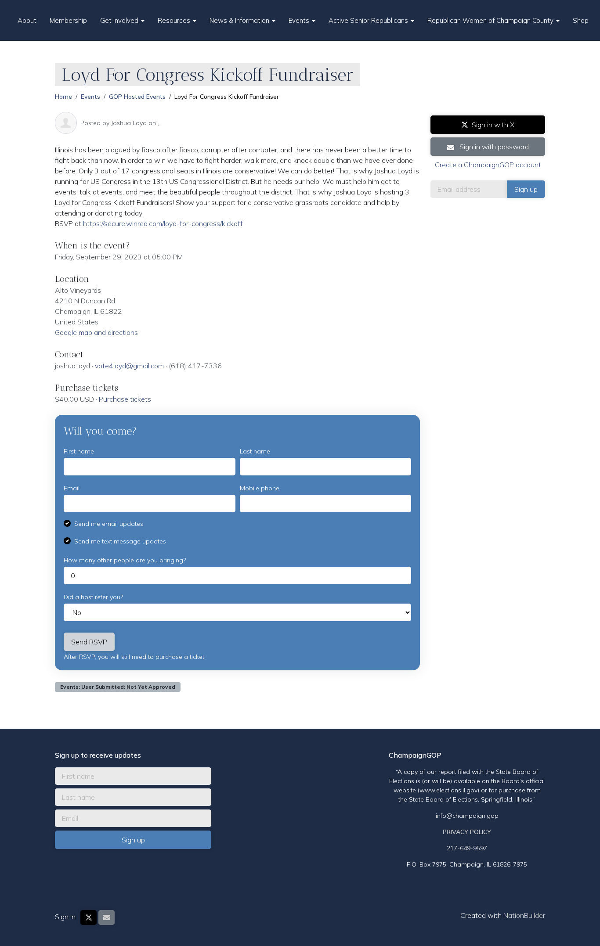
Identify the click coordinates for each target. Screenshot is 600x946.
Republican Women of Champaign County (491, 20)
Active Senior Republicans (369, 20)
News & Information (240, 20)
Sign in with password (493, 146)
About (27, 20)
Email (72, 488)
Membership (68, 20)
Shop (581, 20)
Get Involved (120, 20)
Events (300, 20)
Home (63, 97)
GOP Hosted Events (137, 97)
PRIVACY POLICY (467, 832)
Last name (255, 451)
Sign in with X (493, 124)
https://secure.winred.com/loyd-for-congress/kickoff (163, 223)
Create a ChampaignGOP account (488, 164)
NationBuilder (524, 915)
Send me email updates (108, 524)
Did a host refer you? (93, 597)
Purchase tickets (125, 399)
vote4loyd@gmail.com (129, 365)
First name (79, 451)
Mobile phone (259, 488)
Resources (175, 20)
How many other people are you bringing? (125, 560)
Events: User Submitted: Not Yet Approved (117, 686)
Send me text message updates (120, 541)
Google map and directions (96, 332)
